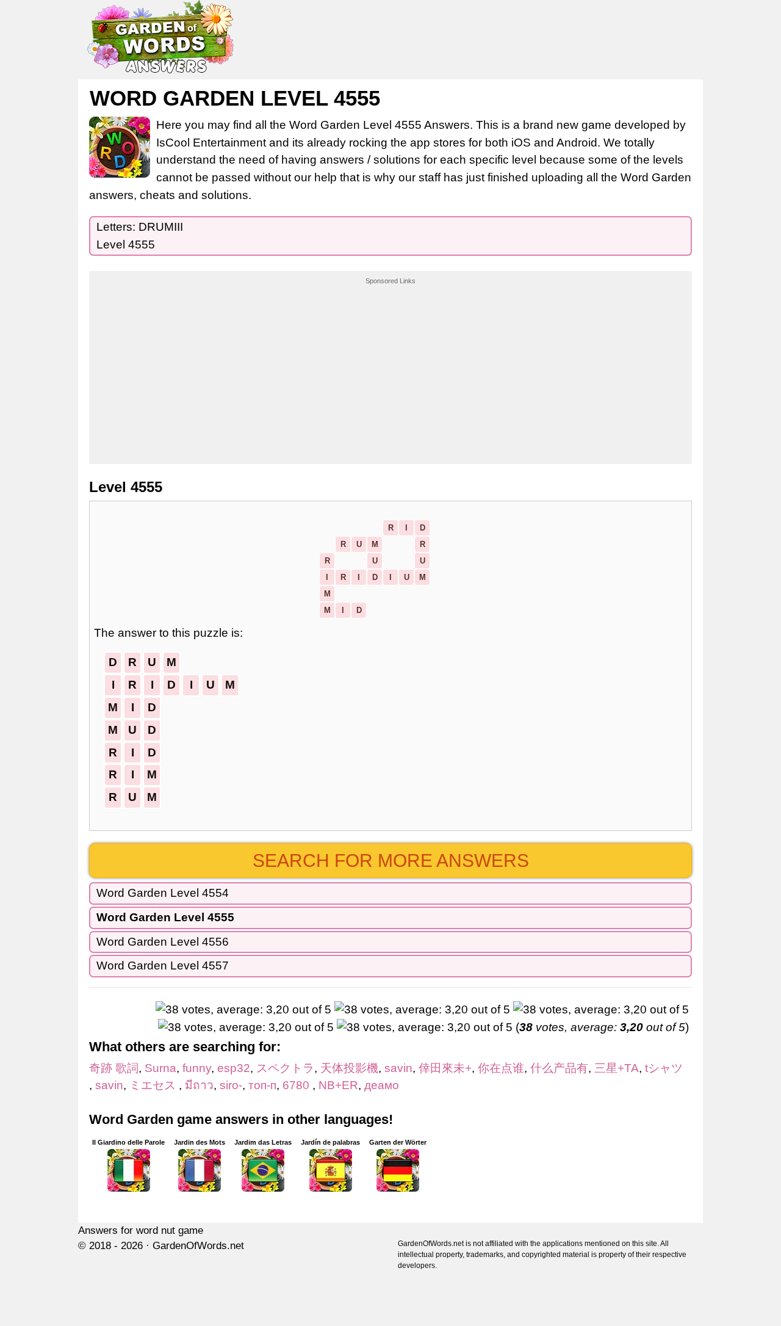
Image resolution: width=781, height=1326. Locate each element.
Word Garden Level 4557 (162, 965)
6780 (297, 1085)
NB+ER (338, 1085)
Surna (160, 1068)
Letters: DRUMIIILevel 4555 (139, 235)
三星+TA (616, 1068)
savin (398, 1068)
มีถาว (199, 1085)
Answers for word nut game (140, 1230)
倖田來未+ (445, 1068)
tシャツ (669, 1068)
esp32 (233, 1068)
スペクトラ (285, 1068)
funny (196, 1068)
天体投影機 (349, 1068)
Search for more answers (391, 860)
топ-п (262, 1085)
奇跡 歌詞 (114, 1068)
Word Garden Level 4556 (162, 941)
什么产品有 (559, 1068)
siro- (231, 1085)
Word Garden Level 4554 (162, 892)
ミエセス (154, 1085)
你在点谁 (501, 1068)
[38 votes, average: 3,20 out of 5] (243, 1010)
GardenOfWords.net (198, 1246)
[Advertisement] (390, 362)
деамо (381, 1085)
